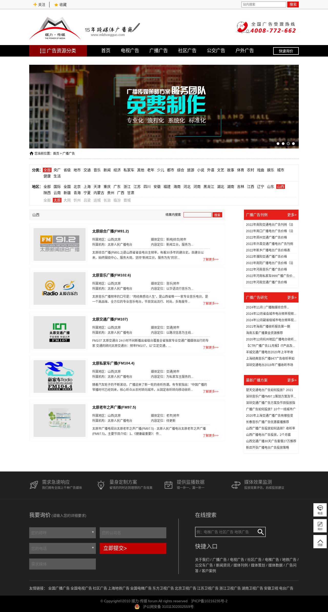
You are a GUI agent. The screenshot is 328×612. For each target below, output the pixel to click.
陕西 (47, 193)
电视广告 (130, 50)
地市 (77, 170)
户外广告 (244, 50)
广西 (120, 193)
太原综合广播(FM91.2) (110, 231)
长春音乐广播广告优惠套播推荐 (267, 422)
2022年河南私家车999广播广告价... (270, 276)
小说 (200, 170)
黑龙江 (208, 187)
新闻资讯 (223, 565)
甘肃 (130, 193)
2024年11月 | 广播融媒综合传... (267, 307)
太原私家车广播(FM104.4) (113, 363)
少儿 (160, 170)
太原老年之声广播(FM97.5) (114, 407)
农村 (250, 170)
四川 (147, 187)
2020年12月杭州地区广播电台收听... (271, 339)
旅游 (190, 170)
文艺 (220, 170)
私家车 (129, 170)
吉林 (240, 187)
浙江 (127, 187)
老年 (150, 170)
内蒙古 (99, 193)
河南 (197, 187)
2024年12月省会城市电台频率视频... (271, 314)
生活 (57, 176)
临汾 (117, 200)
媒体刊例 (240, 565)
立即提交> (115, 548)
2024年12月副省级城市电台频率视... (271, 320)
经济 (117, 170)
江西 (250, 187)
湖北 (220, 187)
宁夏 (87, 193)
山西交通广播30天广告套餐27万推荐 (271, 441)
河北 (187, 187)
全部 (47, 170)
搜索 (293, 4)
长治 (107, 200)
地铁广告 (289, 559)
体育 (240, 170)
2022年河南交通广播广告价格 (266, 282)
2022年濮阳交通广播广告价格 (266, 257)
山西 (280, 187)
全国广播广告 (59, 588)
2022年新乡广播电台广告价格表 (268, 250)
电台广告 (286, 588)
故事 (230, 170)
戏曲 (260, 170)
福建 (167, 187)
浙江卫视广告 (230, 588)
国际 (57, 187)
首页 (105, 50)
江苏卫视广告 (208, 588)
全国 (67, 187)
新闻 (107, 170)
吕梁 (87, 200)
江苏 (137, 187)
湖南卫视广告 (252, 588)
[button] (278, 143)
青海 (77, 193)
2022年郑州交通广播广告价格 (266, 237)
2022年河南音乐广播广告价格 (266, 269)
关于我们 (202, 559)
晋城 (127, 200)
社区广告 (187, 50)
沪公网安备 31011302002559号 (168, 607)
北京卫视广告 (185, 588)
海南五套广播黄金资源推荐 (264, 333)
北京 (77, 187)
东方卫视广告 (163, 588)
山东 (270, 187)
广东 (117, 187)
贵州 (110, 193)
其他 (140, 170)
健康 (47, 176)
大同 (67, 200)
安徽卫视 (271, 588)
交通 (87, 170)
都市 (170, 170)
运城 (97, 200)
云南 (57, 193)
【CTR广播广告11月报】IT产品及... (270, 346)
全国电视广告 (81, 588)
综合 (180, 170)
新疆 (67, 193)
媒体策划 (258, 565)
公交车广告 (204, 565)
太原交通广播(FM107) (110, 319)
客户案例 (209, 571)
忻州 (77, 200)
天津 (97, 187)
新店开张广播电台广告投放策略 (267, 447)
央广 (57, 170)
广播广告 (158, 50)
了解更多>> (211, 259)
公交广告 (216, 50)
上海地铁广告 (118, 588)
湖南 (230, 187)
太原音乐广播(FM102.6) (111, 275)
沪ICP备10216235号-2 (209, 601)
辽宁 (260, 187)
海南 (177, 187)
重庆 (107, 187)
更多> (291, 215)
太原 (57, 200)
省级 (67, 170)
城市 (280, 170)
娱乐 (270, 170)
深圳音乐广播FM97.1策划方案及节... (271, 396)
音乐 (97, 170)
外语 (210, 170)
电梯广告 (272, 559)
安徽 (157, 187)
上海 (87, 187)
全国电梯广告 (141, 588)
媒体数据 (275, 565)
